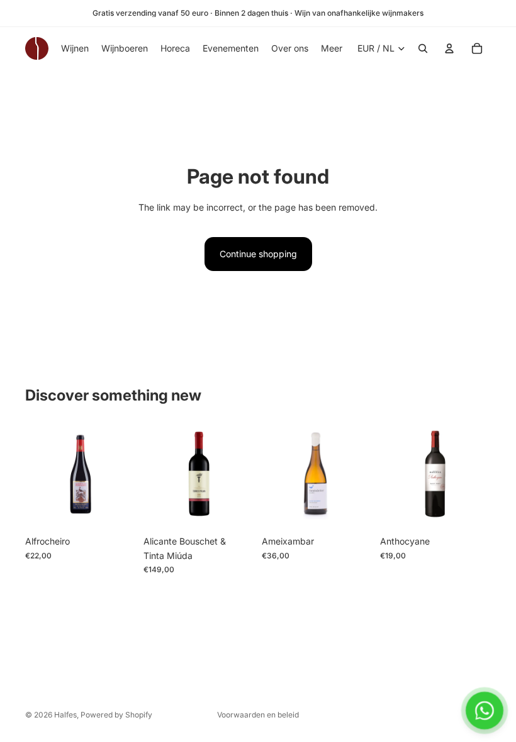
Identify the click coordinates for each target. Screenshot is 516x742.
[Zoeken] (423, 48)
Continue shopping (258, 253)
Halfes (65, 714)
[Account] (449, 48)
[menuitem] (332, 48)
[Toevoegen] (116, 510)
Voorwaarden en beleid (258, 714)
